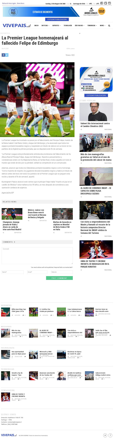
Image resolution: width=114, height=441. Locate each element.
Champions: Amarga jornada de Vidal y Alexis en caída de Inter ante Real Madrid (12, 226)
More (102, 25)
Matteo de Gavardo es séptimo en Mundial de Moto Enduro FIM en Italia (62, 226)
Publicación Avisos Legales (9, 3)
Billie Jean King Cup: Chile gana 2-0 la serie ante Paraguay (19, 311)
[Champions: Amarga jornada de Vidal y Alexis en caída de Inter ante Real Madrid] (12, 214)
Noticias (45, 25)
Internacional (103, 334)
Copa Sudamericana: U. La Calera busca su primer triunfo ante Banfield (75, 312)
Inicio (36, 25)
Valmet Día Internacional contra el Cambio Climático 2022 (95, 125)
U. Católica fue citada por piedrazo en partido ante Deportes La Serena (47, 312)
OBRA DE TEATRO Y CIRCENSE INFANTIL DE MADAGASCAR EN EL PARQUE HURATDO (95, 264)
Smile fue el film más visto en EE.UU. (103, 331)
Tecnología (68, 25)
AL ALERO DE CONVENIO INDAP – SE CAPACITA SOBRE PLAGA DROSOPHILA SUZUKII (96, 190)
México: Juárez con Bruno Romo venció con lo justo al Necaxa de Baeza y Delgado (37, 214)
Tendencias (91, 25)
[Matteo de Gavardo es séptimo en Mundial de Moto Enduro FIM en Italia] (62, 214)
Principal (24, 335)
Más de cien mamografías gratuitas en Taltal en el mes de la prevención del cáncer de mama (96, 157)
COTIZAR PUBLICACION (57, 19)
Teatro (14, 400)
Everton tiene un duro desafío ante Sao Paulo (102, 311)
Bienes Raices (20, 3)
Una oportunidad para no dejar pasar (19, 352)
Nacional (108, 129)
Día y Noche (79, 25)
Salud (13, 379)
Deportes (55, 25)
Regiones (14, 336)
